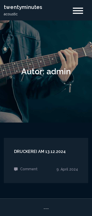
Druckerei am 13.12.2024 (40, 151)
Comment (29, 169)
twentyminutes (23, 7)
